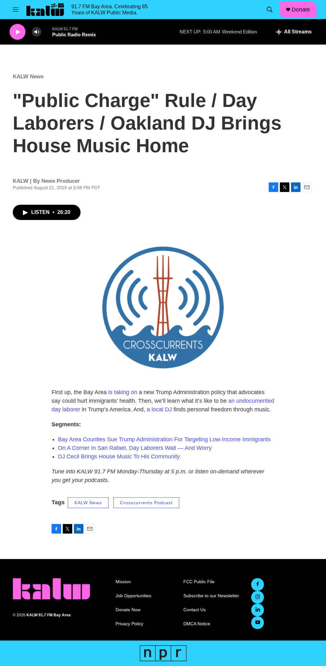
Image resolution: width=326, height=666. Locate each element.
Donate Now (128, 609)
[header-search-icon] (270, 9)
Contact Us (194, 609)
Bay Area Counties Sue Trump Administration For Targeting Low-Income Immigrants (164, 439)
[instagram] (257, 597)
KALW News (28, 77)
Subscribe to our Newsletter (211, 595)
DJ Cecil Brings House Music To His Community (119, 456)
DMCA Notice (196, 623)
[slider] (47, 31)
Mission (123, 581)
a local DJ (159, 409)
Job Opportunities (133, 595)
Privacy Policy (129, 623)
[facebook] (257, 584)
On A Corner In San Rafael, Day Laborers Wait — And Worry (135, 448)
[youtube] (257, 622)
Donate (301, 9)
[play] (17, 32)
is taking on (122, 392)
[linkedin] (257, 610)
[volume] (36, 32)
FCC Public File (199, 581)
